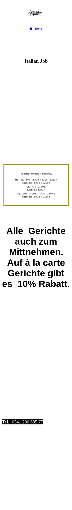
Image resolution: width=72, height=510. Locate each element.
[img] (36, 12)
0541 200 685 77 (27, 421)
